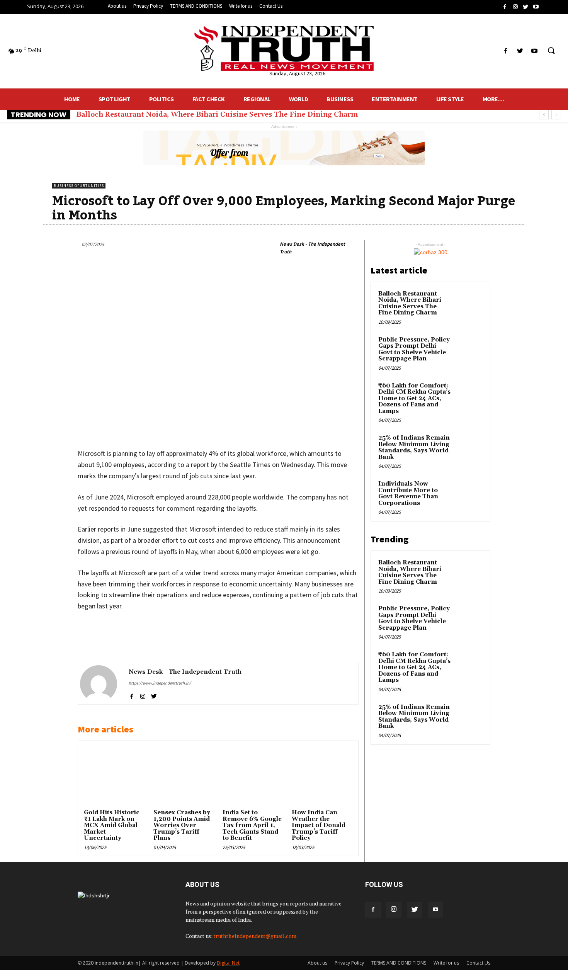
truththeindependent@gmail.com (255, 936)
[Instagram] (393, 909)
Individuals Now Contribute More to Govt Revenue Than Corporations (408, 493)
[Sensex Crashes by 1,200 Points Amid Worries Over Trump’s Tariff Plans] (183, 777)
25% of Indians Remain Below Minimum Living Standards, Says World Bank (414, 447)
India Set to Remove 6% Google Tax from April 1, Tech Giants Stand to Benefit (252, 825)
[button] (551, 51)
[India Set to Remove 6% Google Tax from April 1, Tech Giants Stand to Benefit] (253, 777)
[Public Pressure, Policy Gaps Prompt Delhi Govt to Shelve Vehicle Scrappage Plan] (469, 348)
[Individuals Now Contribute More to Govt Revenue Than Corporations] (469, 492)
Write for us (446, 963)
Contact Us (478, 963)
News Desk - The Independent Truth (312, 248)
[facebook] (131, 695)
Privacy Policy (349, 963)
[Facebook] (373, 909)
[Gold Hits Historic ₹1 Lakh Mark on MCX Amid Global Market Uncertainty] (114, 777)
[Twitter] (414, 909)
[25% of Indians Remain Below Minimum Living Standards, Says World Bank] (469, 446)
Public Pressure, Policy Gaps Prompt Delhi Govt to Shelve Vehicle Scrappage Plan (414, 349)
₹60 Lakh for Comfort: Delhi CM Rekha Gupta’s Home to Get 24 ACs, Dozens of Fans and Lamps (414, 398)
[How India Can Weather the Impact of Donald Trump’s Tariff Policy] (322, 777)
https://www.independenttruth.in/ (160, 683)
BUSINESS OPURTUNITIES (79, 185)
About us (317, 963)
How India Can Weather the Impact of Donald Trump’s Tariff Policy (318, 825)
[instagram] (143, 695)
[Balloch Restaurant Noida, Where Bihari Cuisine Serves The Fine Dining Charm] (469, 302)
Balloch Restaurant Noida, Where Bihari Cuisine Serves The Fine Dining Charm (217, 114)
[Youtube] (435, 909)
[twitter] (154, 695)
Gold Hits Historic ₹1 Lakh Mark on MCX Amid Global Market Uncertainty (111, 825)
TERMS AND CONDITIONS (398, 963)
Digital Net (228, 963)
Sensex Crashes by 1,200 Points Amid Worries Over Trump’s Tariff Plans (181, 825)
